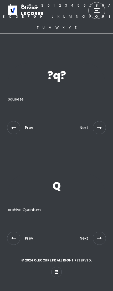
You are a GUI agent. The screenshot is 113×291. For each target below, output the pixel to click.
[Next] (99, 127)
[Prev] (13, 127)
